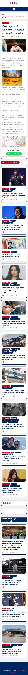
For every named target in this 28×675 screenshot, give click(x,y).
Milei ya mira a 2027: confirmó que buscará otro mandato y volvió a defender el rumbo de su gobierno (12, 227)
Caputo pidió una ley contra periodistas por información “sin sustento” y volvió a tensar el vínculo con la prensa (14, 614)
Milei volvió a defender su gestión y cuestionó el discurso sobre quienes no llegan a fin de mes (13, 195)
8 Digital (7, 36)
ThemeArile (14, 672)
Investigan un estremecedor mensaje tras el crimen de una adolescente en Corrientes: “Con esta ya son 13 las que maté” (13, 290)
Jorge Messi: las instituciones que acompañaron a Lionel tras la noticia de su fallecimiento (13, 426)
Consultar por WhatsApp (14, 153)
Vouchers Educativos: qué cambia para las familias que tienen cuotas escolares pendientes (13, 323)
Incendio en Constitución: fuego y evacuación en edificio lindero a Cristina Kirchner (12, 490)
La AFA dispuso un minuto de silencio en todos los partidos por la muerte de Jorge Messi (13, 392)
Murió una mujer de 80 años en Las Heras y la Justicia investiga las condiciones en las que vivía (12, 582)
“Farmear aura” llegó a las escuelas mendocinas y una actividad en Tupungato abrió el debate (12, 547)
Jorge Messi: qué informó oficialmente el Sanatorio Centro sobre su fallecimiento (13, 458)
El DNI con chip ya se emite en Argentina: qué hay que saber (11, 255)
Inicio (3, 14)
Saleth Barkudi (8, 396)
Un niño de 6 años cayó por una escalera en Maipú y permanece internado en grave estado (11, 651)
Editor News (20, 670)
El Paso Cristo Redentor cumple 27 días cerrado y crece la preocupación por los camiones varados (13, 357)
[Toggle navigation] (14, 9)
